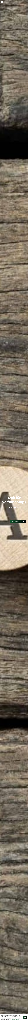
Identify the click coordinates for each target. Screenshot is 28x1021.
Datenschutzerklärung (16, 1019)
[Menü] (26, 2)
